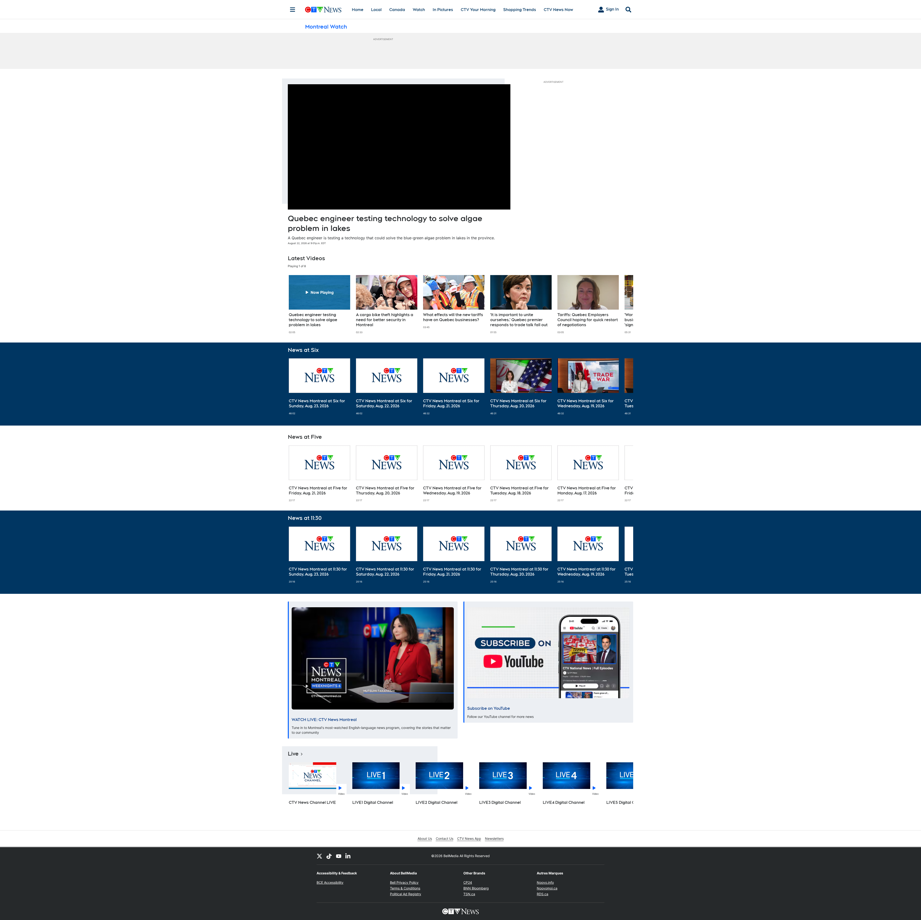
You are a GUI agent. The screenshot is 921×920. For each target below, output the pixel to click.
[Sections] (292, 9)
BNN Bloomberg (476, 888)
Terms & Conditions (405, 888)
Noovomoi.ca (547, 888)
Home (357, 9)
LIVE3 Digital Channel (500, 802)
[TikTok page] (329, 856)
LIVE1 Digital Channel (372, 802)
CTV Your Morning (478, 9)
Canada (397, 9)
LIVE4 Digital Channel (563, 802)
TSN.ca (469, 894)
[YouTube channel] (339, 856)
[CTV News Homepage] (323, 9)
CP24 (467, 882)
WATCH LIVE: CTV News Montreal (324, 719)
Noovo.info (545, 882)
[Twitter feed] (319, 856)
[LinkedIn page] (348, 856)
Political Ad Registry (405, 894)
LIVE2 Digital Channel (436, 802)
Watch (419, 9)
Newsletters (494, 838)
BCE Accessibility (330, 882)
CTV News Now (558, 9)
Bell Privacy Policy (404, 882)
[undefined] (319, 304)
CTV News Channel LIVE (312, 802)
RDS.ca (542, 894)
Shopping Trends (519, 9)
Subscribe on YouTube (488, 708)
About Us (425, 838)
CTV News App (469, 838)
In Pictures (443, 9)
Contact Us (444, 838)
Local (376, 9)
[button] (623, 304)
